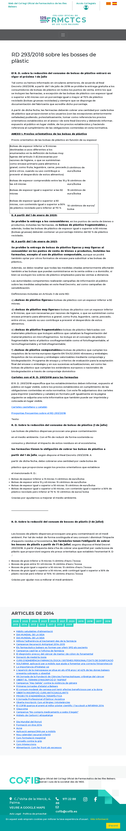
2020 (72, 621)
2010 (59, 624)
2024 (34, 621)
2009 (69, 624)
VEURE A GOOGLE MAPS (27, 807)
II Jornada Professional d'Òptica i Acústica (40, 699)
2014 (24, 624)
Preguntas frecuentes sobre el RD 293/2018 (38, 413)
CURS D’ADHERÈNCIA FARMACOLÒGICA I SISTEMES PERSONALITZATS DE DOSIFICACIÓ (64, 660)
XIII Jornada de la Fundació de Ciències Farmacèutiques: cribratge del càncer (60, 676)
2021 (62, 621)
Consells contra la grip (29, 741)
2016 (107, 621)
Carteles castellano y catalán (29, 407)
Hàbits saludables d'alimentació (34, 631)
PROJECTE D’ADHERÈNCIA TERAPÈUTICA (39, 696)
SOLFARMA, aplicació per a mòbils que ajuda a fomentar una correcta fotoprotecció (64, 663)
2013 (33, 624)
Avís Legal (15, 813)
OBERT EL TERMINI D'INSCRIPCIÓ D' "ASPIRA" (41, 679)
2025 (25, 621)
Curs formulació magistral (31, 737)
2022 (53, 621)
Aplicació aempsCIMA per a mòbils (36, 731)
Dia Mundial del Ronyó (29, 721)
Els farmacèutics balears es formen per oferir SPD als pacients (52, 647)
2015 (15, 624)
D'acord (113, 825)
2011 (51, 624)
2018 (90, 621)
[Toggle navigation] (63, 35)
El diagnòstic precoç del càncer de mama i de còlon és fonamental (54, 654)
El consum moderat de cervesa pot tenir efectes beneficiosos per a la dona (59, 689)
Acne (19, 728)
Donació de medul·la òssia (31, 657)
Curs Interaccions (26, 744)
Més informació (99, 819)
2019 (80, 621)
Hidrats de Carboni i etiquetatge (34, 715)
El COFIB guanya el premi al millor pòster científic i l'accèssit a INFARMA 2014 (60, 705)
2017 (98, 621)
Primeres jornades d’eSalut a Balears (37, 686)
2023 (44, 621)
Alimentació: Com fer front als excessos (39, 747)
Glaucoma (22, 708)
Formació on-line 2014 (29, 725)
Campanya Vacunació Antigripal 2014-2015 (40, 644)
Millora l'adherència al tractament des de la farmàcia (46, 641)
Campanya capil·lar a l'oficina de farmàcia (40, 650)
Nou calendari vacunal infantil (33, 734)
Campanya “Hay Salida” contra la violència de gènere (46, 683)
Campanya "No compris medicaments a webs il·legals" (47, 712)
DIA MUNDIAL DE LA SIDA (30, 634)
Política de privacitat (35, 813)
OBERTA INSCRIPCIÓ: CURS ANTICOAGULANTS (42, 692)
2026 (16, 621)
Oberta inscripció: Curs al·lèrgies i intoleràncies (43, 702)
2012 (42, 624)
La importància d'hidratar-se (32, 667)
